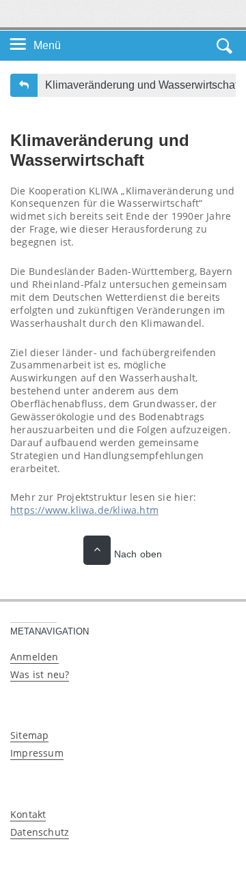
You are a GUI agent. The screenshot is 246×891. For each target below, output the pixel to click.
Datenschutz (39, 832)
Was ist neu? (39, 674)
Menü (47, 45)
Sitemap (29, 735)
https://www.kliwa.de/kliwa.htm (84, 510)
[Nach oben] (97, 550)
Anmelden (34, 656)
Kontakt (28, 814)
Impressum (37, 752)
